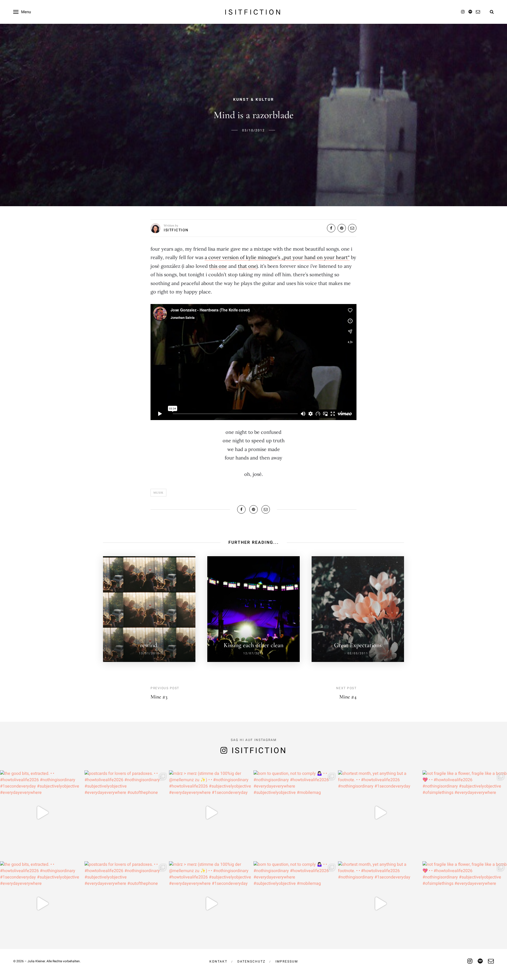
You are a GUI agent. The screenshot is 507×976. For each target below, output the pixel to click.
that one (247, 266)
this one (218, 266)
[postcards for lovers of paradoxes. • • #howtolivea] (126, 812)
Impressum (286, 961)
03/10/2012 (253, 130)
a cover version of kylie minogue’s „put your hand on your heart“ (277, 257)
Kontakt (218, 961)
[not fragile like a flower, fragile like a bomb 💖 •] (464, 812)
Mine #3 (159, 697)
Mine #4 (347, 697)
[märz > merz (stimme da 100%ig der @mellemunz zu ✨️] (211, 812)
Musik (158, 492)
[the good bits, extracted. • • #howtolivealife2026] (42, 812)
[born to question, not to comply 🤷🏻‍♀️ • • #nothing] (295, 812)
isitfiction (253, 12)
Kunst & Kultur (253, 99)
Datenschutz (251, 961)
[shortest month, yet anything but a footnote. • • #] (380, 812)
